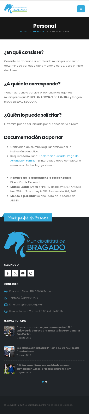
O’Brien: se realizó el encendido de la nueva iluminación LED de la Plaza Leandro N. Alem (44, 367)
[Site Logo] (15, 9)
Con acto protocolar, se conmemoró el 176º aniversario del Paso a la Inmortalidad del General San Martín (48, 331)
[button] (81, 8)
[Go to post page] (9, 331)
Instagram (31, 273)
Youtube (23, 273)
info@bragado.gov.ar (30, 304)
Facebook (8, 273)
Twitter (15, 273)
